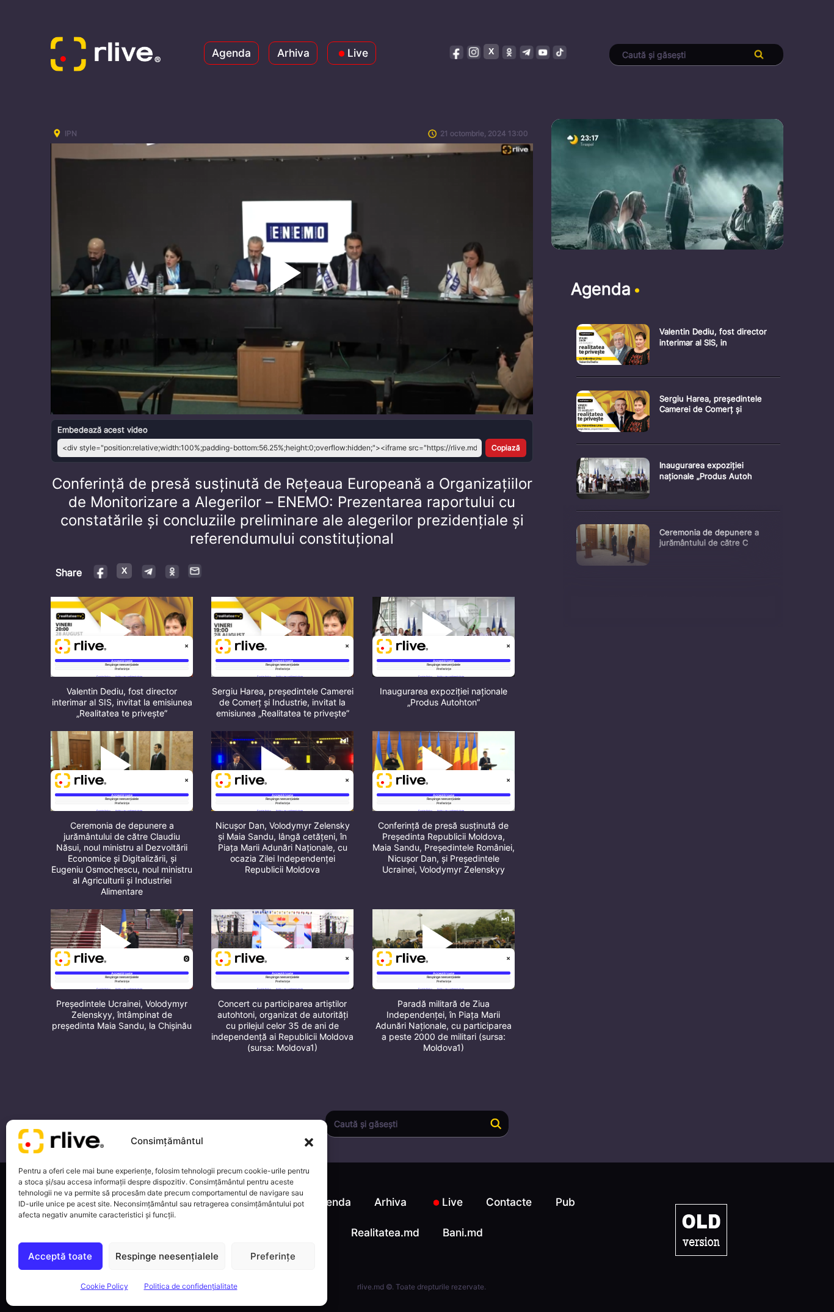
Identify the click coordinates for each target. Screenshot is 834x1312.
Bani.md (463, 1232)
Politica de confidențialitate (191, 1286)
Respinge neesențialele (167, 1256)
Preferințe (273, 1256)
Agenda (231, 52)
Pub (565, 1201)
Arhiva (293, 52)
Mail (195, 570)
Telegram (148, 571)
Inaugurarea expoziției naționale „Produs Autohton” (443, 696)
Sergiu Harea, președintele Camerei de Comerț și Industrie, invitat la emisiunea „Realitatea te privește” (283, 702)
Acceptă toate (60, 1256)
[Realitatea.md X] (491, 51)
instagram (474, 51)
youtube (543, 51)
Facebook (101, 571)
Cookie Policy (104, 1286)
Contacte (509, 1201)
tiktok (560, 51)
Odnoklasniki (171, 571)
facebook (457, 51)
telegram (526, 51)
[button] (309, 1141)
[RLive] (106, 55)
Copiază (505, 447)
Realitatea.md (385, 1232)
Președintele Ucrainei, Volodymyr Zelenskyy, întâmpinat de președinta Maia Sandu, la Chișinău (122, 1014)
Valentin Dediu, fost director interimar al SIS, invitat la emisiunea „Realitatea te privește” (122, 702)
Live (357, 52)
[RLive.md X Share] (124, 571)
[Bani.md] (701, 1230)
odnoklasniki (509, 51)
